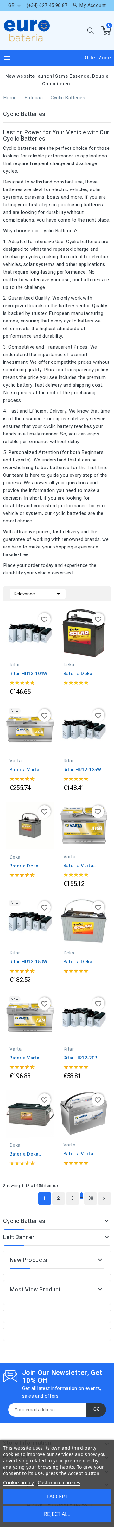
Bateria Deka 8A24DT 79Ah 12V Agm (30, 865)
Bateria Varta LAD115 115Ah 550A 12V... (79, 1153)
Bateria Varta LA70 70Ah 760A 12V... (81, 865)
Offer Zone (98, 57)
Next (104, 1198)
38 (90, 1198)
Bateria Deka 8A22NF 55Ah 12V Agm (83, 673)
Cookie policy (18, 1482)
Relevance (37, 594)
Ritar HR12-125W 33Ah (82, 769)
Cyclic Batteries (24, 1221)
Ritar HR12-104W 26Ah (29, 673)
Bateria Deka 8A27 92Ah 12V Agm (80, 961)
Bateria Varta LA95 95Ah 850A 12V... (28, 1057)
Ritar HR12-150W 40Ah (29, 961)
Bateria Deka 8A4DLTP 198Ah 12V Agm (27, 1154)
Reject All (57, 1513)
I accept (57, 1496)
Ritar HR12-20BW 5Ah (82, 1057)
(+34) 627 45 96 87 (47, 5)
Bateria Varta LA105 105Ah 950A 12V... (24, 769)
